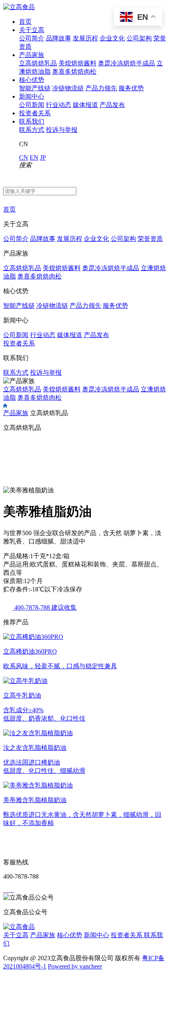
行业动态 (58, 104)
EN (34, 157)
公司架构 (139, 38)
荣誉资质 (150, 238)
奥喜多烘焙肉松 (74, 71)
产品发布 (112, 104)
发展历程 (85, 38)
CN (23, 157)
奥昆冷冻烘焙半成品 (126, 63)
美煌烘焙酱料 (77, 63)
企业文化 (112, 38)
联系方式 (31, 129)
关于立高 (31, 30)
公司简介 (31, 38)
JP (43, 157)
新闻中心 (31, 96)
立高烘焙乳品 (38, 63)
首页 (25, 21)
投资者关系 (35, 113)
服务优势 (131, 88)
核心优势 (31, 79)
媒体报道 (85, 104)
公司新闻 (31, 104)
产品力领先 (101, 88)
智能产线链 (35, 88)
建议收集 (64, 607)
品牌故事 (58, 38)
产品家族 (31, 54)
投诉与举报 (61, 129)
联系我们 (31, 121)
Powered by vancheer (75, 966)
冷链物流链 (68, 88)
